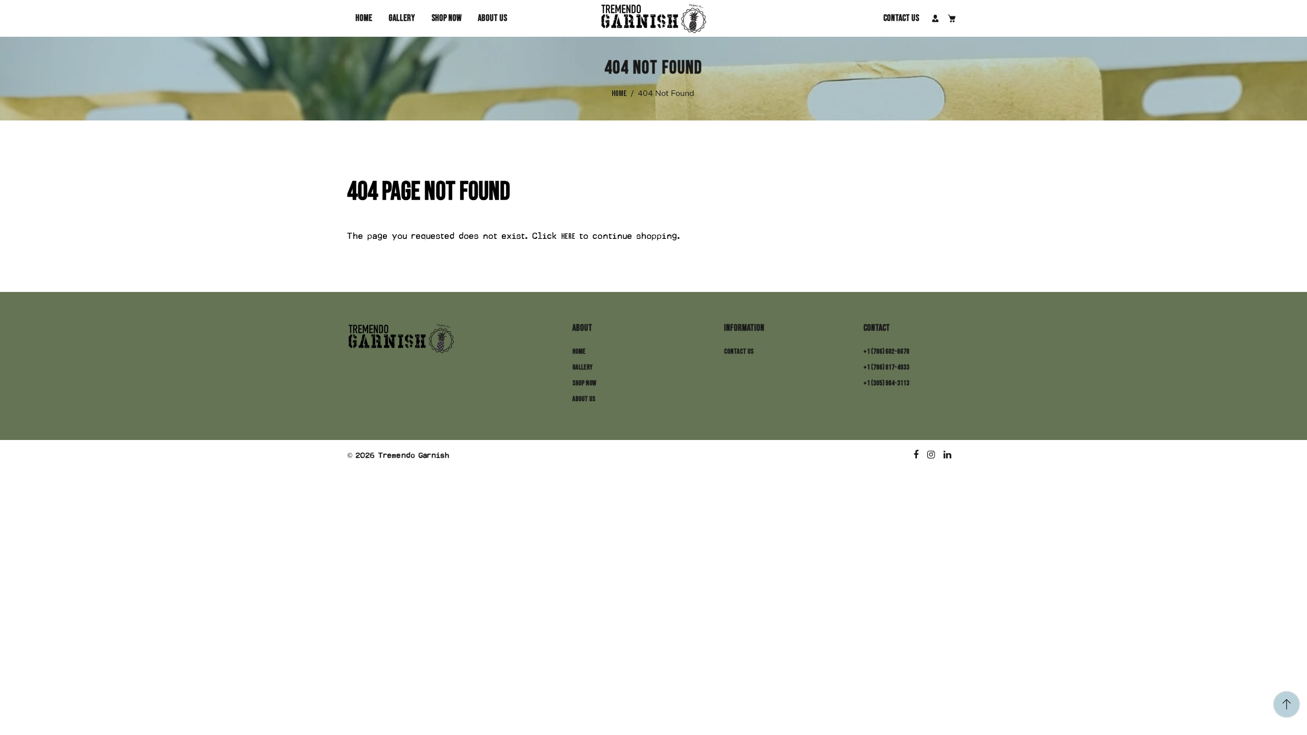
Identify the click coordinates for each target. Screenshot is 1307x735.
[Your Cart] (951, 18)
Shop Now (446, 18)
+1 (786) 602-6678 (886, 351)
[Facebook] (916, 455)
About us (492, 18)
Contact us (901, 18)
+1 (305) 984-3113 (886, 383)
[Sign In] (935, 18)
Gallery (402, 18)
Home (363, 18)
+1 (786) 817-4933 (886, 367)
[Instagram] (931, 455)
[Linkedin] (947, 455)
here (568, 236)
